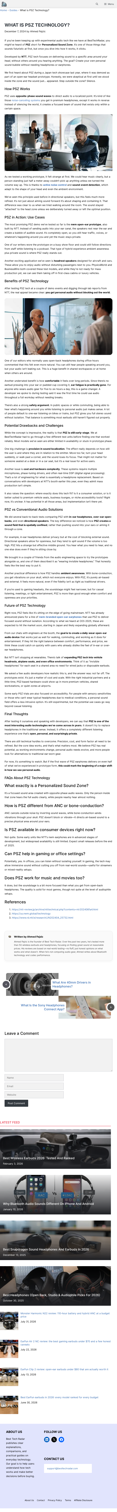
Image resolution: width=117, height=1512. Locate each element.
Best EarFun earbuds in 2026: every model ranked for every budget (59, 1397)
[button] (97, 4)
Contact (41, 1500)
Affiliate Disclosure (83, 1500)
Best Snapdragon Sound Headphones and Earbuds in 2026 (46, 1249)
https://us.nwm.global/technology (31, 913)
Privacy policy (55, 1500)
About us (29, 1500)
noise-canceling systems (26, 100)
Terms (68, 1500)
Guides (13, 10)
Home (3, 10)
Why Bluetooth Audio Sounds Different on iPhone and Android (48, 1204)
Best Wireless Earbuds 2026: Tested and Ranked (39, 1158)
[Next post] (110, 1007)
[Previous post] (6, 984)
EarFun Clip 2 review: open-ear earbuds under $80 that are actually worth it (64, 1369)
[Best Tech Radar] (4, 4)
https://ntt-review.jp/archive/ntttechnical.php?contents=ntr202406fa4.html (55, 909)
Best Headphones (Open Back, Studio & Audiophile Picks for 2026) (51, 1295)
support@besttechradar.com (62, 1468)
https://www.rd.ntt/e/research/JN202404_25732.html (42, 917)
